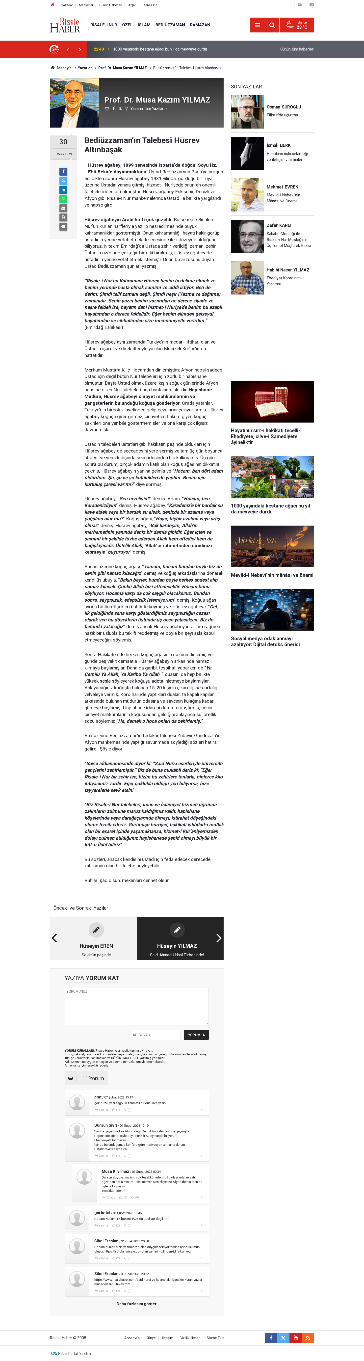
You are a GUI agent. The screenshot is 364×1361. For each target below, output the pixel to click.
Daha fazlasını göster (137, 1304)
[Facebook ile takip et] (271, 1338)
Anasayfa (132, 1338)
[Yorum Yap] (63, 227)
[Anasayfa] (52, 5)
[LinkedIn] (63, 190)
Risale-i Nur (103, 24)
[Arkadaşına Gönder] (63, 208)
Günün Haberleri (110, 5)
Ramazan (200, 24)
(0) (129, 1110)
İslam (144, 24)
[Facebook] (63, 172)
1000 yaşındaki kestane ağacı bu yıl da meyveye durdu (160, 49)
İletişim (167, 1338)
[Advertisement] (26, 145)
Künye (151, 1338)
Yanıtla (103, 1110)
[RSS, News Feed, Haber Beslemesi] (308, 1338)
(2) (117, 1225)
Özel (127, 24)
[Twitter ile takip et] (283, 1338)
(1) (117, 1110)
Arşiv (131, 5)
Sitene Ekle (149, 5)
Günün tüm (297, 49)
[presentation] (67, 49)
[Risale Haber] (65, 24)
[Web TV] (299, 4)
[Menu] (257, 25)
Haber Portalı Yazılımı (75, 1354)
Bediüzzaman (170, 24)
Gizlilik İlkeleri (190, 1338)
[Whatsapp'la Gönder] (63, 199)
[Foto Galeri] (311, 4)
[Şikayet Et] (202, 1110)
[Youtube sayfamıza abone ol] (295, 1338)
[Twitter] (63, 181)
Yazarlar (67, 5)
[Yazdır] (63, 217)
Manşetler (86, 5)
